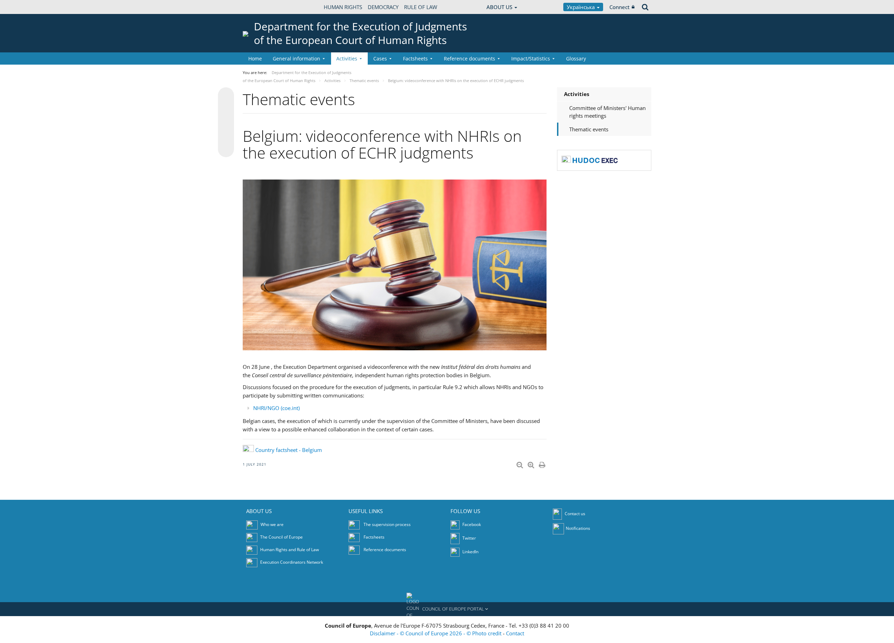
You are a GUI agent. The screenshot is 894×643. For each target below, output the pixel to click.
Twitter (468, 538)
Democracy (383, 6)
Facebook (471, 524)
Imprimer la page (543, 463)
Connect (619, 6)
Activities (576, 93)
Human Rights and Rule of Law (289, 550)
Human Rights (343, 6)
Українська (581, 6)
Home (255, 58)
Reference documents (385, 550)
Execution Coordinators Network (291, 562)
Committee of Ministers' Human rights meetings (607, 111)
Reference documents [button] (469, 58)
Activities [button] (346, 58)
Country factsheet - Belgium (288, 449)
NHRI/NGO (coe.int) (276, 407)
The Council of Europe (281, 537)
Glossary (576, 58)
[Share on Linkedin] (226, 136)
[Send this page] (226, 149)
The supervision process (387, 524)
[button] (447, 609)
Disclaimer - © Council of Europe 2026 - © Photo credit (436, 633)
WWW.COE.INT (260, 7)
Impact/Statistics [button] (530, 58)
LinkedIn (469, 552)
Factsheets (374, 537)
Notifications (578, 528)
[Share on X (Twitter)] (226, 109)
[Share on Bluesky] (226, 96)
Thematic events (588, 129)
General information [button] (296, 58)
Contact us (575, 514)
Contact (515, 633)
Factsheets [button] (415, 58)
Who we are (272, 524)
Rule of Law (420, 6)
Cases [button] (380, 58)
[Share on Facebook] (226, 122)
